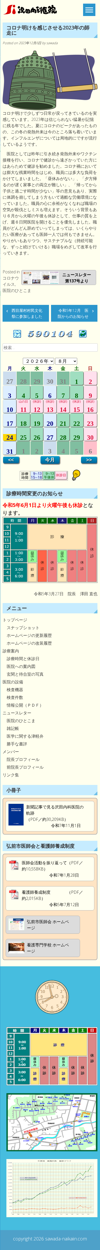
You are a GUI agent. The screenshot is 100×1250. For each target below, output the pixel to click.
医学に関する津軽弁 (23, 736)
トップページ (15, 620)
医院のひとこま (17, 290)
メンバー (11, 751)
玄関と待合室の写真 (23, 674)
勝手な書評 (15, 744)
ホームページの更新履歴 (27, 635)
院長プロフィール (21, 759)
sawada (52, 43)
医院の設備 (13, 682)
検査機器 (13, 689)
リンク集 (11, 775)
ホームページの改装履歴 (27, 643)
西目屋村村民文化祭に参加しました (27, 313)
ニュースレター (17, 713)
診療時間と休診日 (21, 658)
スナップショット (21, 627)
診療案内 (11, 651)
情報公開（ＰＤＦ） (23, 705)
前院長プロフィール (23, 767)
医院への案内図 (19, 666)
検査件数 (13, 697)
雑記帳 (11, 728)
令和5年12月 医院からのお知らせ (73, 313)
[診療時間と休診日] (50, 581)
